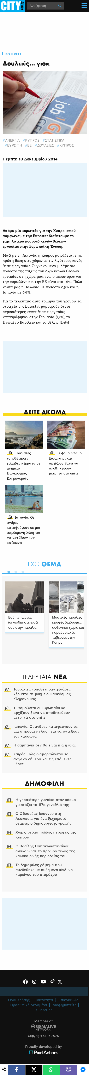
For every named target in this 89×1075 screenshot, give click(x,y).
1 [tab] (8, 571)
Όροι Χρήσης (19, 1000)
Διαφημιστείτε (64, 1005)
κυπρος (32, 140)
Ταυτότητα (44, 1000)
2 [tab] (15, 571)
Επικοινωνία (69, 1000)
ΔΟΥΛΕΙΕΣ (45, 145)
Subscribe (44, 1010)
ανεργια (12, 140)
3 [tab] (22, 571)
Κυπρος (13, 54)
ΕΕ (29, 145)
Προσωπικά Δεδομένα (28, 1005)
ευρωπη (14, 145)
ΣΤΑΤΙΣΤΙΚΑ (55, 140)
